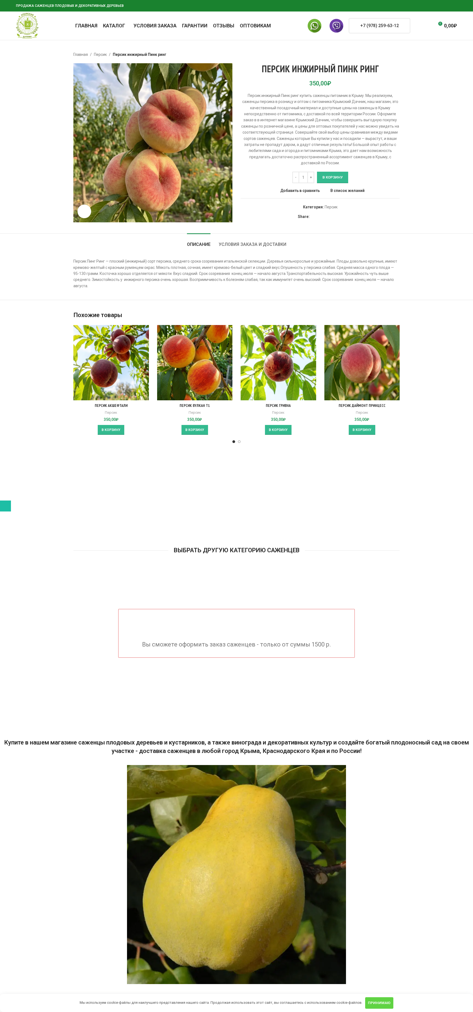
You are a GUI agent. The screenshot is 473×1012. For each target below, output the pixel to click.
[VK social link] (440, 6)
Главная (80, 54)
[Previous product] (383, 54)
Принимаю (379, 1003)
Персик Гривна (278, 405)
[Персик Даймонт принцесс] (362, 363)
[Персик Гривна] (278, 363)
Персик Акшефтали (111, 405)
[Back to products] (390, 54)
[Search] (418, 25)
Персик (100, 54)
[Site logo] (27, 25)
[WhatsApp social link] (434, 6)
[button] (111, 430)
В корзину (332, 177)
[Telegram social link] (447, 6)
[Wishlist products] (428, 25)
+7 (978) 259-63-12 (379, 25)
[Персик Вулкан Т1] (195, 363)
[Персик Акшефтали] (111, 363)
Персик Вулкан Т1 (195, 405)
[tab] (198, 241)
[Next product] (396, 54)
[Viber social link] (454, 6)
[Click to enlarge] (84, 211)
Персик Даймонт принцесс (362, 405)
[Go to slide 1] (233, 441)
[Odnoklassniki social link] (427, 6)
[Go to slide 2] (239, 441)
